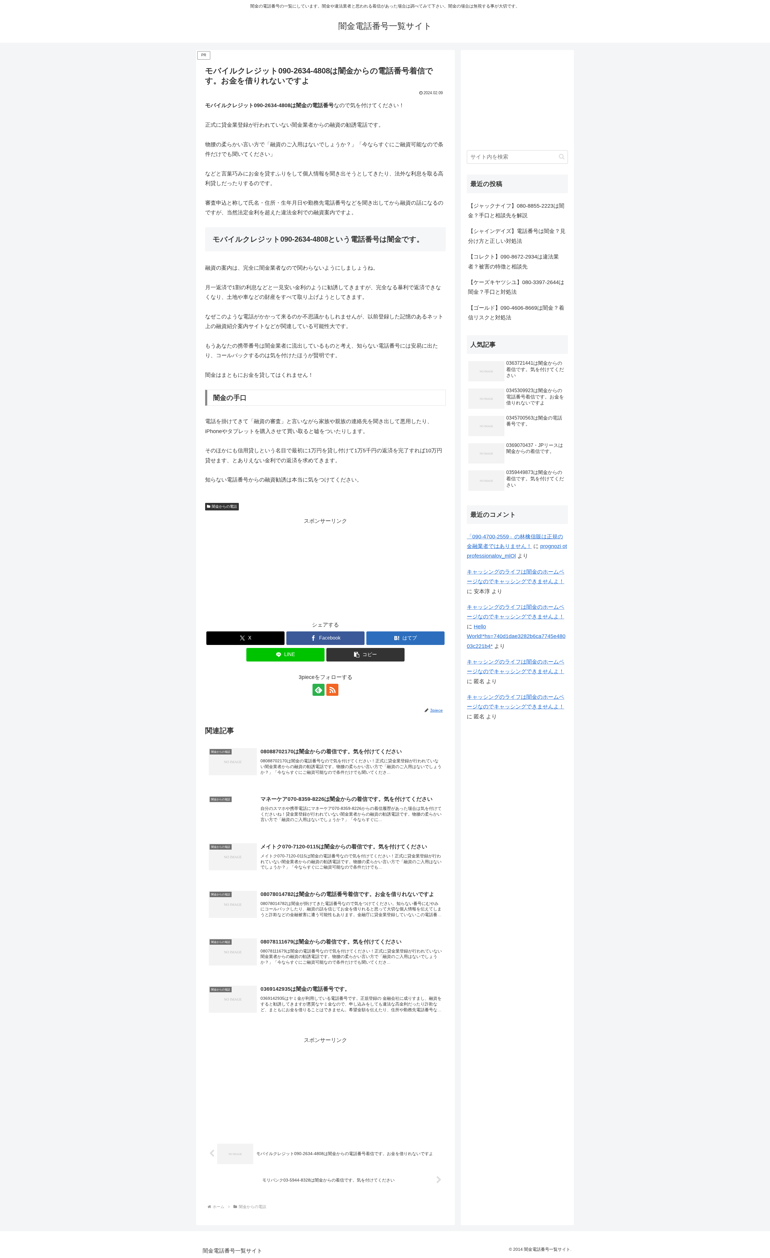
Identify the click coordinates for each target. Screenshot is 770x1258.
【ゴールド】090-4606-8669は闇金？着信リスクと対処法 (516, 313)
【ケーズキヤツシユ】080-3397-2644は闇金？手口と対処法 (516, 287)
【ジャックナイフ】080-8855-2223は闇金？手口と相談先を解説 (516, 210)
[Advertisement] (325, 568)
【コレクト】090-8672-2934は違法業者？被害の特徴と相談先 (513, 261)
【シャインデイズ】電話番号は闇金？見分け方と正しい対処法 (516, 236)
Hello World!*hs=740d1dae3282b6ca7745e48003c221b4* (516, 636)
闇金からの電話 (224, 506)
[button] (365, 655)
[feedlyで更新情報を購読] (319, 690)
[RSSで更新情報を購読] (332, 690)
